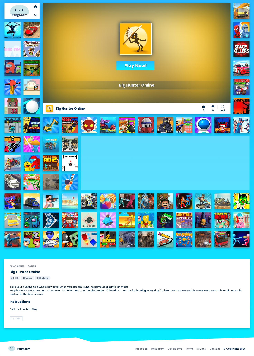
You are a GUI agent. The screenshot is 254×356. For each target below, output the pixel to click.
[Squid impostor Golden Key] (31, 87)
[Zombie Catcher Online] (165, 220)
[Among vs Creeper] (70, 239)
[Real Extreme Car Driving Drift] (31, 30)
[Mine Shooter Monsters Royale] (12, 201)
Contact (214, 348)
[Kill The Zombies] (51, 182)
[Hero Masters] (241, 30)
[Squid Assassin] (127, 201)
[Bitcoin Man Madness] (31, 125)
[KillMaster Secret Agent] (184, 125)
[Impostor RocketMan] (241, 87)
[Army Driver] (222, 201)
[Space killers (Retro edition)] (241, 49)
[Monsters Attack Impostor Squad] (184, 201)
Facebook (141, 348)
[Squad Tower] (12, 106)
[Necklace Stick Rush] (70, 182)
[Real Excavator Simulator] (51, 125)
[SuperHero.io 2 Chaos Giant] (70, 220)
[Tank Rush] (108, 220)
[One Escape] (127, 239)
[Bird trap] (12, 49)
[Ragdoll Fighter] (165, 201)
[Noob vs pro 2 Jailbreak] (51, 163)
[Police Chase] (70, 144)
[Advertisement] (165, 160)
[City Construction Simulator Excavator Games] (241, 11)
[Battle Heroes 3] (146, 201)
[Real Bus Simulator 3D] (222, 239)
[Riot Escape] (31, 163)
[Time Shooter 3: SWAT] (241, 125)
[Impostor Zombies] (12, 68)
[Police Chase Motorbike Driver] (89, 201)
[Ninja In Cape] (165, 125)
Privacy (201, 348)
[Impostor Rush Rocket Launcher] (12, 125)
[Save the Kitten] (127, 220)
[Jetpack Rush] (203, 125)
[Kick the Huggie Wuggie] (222, 125)
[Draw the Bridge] (165, 239)
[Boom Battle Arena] (127, 125)
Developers (175, 348)
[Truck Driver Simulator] (31, 201)
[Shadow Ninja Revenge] (12, 30)
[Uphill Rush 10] (12, 220)
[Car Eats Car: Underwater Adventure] (108, 125)
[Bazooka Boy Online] (51, 239)
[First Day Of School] (241, 220)
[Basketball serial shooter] (184, 220)
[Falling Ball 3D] (31, 106)
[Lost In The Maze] (89, 220)
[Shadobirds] (241, 106)
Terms (190, 348)
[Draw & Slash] (31, 144)
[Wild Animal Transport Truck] (12, 182)
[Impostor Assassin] (31, 220)
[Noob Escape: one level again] (108, 239)
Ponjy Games (17, 266)
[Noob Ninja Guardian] (12, 144)
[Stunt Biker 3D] (12, 163)
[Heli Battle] (70, 201)
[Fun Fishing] (184, 239)
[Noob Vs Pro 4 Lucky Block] (146, 220)
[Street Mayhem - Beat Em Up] (12, 239)
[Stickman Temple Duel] (241, 239)
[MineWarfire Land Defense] (31, 68)
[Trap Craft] (241, 201)
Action (32, 266)
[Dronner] (12, 87)
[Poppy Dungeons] (70, 125)
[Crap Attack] (146, 125)
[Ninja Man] (70, 163)
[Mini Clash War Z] (31, 239)
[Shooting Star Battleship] (51, 220)
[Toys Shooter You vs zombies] (203, 239)
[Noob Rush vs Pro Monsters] (51, 201)
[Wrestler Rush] (89, 125)
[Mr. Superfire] (203, 201)
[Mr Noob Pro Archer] (222, 220)
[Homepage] (19, 11)
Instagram (157, 348)
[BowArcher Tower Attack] (31, 182)
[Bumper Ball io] (108, 201)
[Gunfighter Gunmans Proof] (31, 49)
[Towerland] (203, 220)
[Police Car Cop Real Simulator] (241, 68)
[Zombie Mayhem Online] (146, 239)
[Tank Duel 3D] (89, 239)
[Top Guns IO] (51, 144)
